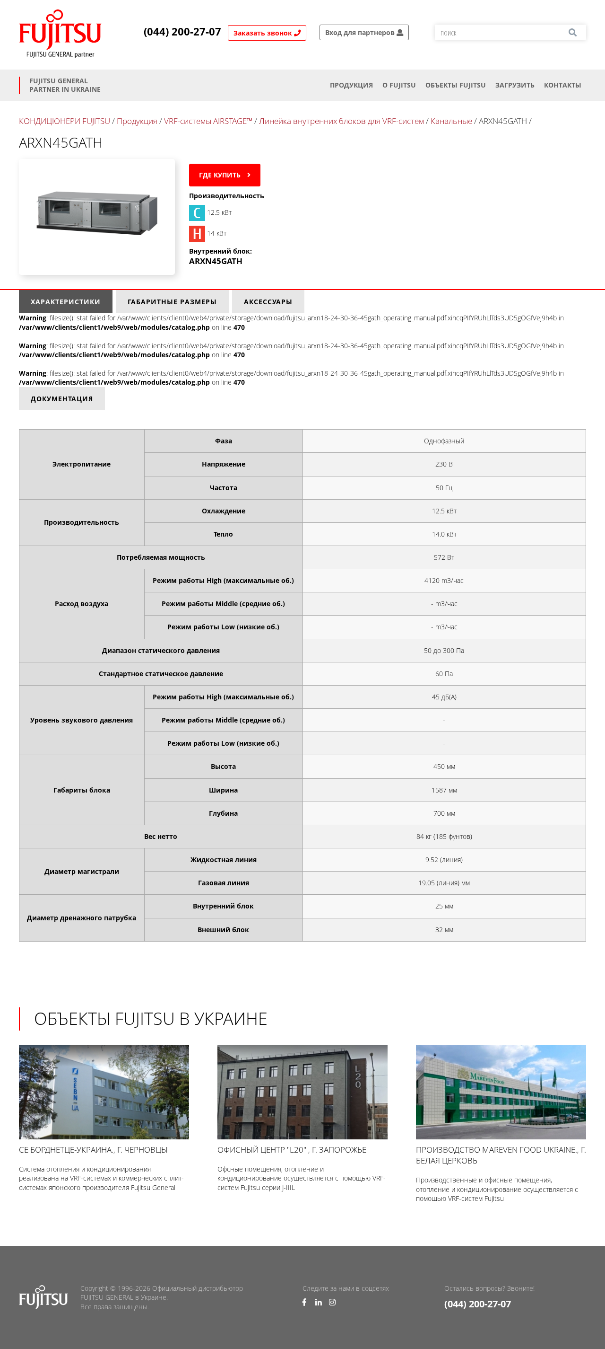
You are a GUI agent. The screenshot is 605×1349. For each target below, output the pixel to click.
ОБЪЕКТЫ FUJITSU (455, 84)
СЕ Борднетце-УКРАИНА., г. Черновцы (93, 1149)
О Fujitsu (399, 84)
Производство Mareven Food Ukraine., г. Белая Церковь (501, 1155)
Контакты (562, 84)
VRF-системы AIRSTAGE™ (208, 120)
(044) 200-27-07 (182, 31)
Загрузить (515, 84)
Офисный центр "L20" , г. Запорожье (291, 1149)
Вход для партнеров (361, 32)
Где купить (220, 174)
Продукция (351, 84)
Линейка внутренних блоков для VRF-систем (341, 120)
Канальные (451, 120)
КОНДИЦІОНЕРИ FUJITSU (64, 120)
